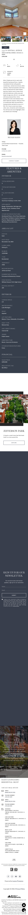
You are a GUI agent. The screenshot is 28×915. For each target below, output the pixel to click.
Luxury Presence (17, 881)
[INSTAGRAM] (12, 876)
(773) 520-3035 (8, 805)
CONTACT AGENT (14, 160)
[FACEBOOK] (8, 876)
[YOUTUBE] (16, 876)
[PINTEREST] (19, 876)
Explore (14, 442)
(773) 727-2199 (6, 150)
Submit (14, 595)
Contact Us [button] (14, 768)
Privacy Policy (16, 606)
